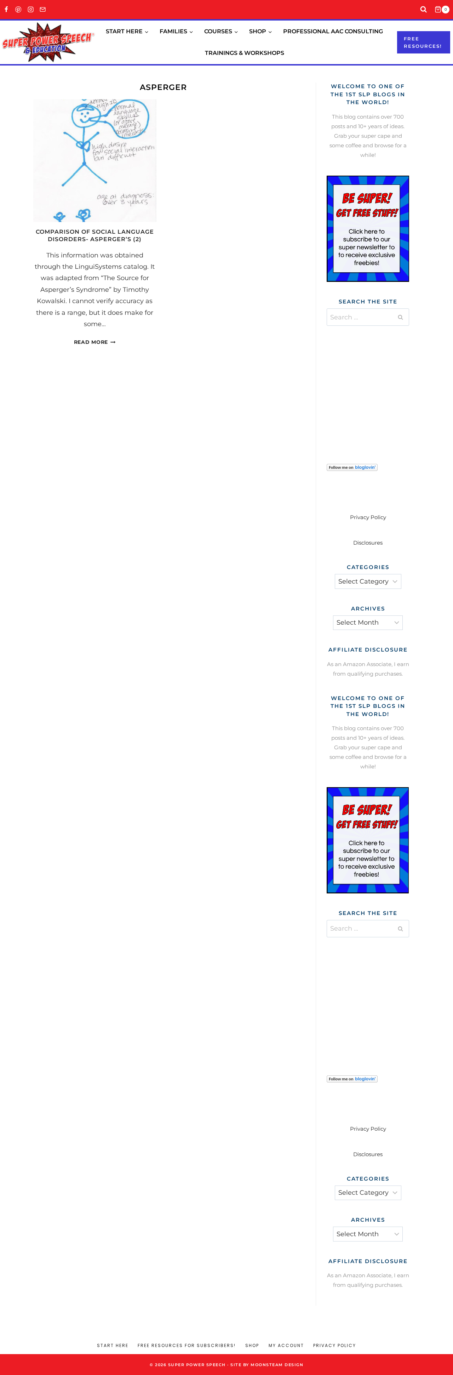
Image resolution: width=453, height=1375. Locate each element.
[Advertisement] (380, 386)
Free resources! (423, 42)
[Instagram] (30, 10)
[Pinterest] (18, 10)
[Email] (43, 10)
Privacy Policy (368, 517)
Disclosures (368, 542)
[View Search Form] (424, 10)
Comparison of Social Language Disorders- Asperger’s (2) (95, 235)
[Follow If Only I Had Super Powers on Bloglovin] (368, 467)
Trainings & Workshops (244, 53)
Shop (252, 1345)
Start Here (112, 1345)
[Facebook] (6, 10)
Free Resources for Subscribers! (187, 1345)
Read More (95, 342)
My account (286, 1345)
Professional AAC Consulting (333, 31)
